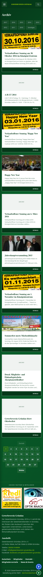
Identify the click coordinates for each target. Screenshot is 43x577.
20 (32, 459)
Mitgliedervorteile (10, 562)
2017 (5, 22)
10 (16, 454)
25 (24, 465)
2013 (37, 22)
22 (8, 465)
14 (38, 454)
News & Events (27, 562)
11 (21, 454)
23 (13, 465)
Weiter (21, 470)
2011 (13, 27)
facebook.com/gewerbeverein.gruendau (25, 553)
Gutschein (6, 559)
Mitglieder (18, 559)
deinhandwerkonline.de (31, 573)
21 (38, 459)
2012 (5, 27)
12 (27, 454)
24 (19, 465)
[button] (38, 566)
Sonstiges (31, 27)
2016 (13, 22)
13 (32, 454)
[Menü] (4, 4)
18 (21, 459)
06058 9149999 (14, 547)
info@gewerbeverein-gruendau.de (21, 550)
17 (16, 459)
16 (10, 459)
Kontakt (28, 559)
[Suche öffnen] (38, 4)
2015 (21, 22)
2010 (21, 27)
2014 (29, 22)
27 (35, 465)
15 (5, 459)
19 (27, 459)
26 (30, 465)
